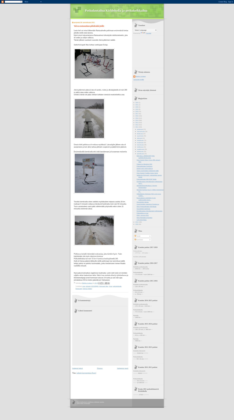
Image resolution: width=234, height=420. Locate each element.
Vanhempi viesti (122, 368)
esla (84, 286)
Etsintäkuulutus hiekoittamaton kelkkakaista (149, 211)
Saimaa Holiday (87, 288)
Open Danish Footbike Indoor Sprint (147, 173)
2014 (137, 120)
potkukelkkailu (117, 286)
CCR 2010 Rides (142, 220)
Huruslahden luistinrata (143, 209)
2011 (137, 127)
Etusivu (99, 368)
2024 (137, 102)
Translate (148, 33)
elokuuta (139, 138)
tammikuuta (140, 153)
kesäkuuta (140, 142)
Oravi (110, 286)
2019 (137, 109)
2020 (137, 107)
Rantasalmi (79, 288)
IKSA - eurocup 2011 (143, 215)
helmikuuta (140, 151)
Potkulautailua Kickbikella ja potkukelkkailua (116, 10)
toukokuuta (140, 145)
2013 (137, 122)
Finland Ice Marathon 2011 (144, 164)
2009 (137, 224)
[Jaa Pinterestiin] (108, 283)
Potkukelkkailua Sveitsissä (144, 166)
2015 (137, 118)
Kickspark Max (103, 286)
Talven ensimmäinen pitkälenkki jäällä (148, 170)
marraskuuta (141, 131)
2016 (137, 116)
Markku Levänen (141, 76)
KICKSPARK (95, 286)
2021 (137, 105)
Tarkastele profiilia (138, 79)
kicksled (88, 286)
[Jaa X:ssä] (104, 283)
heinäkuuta (140, 140)
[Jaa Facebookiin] (106, 283)
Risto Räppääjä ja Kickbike (144, 217)
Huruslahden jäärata (143, 202)
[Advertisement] (148, 51)
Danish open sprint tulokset (145, 168)
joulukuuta (140, 129)
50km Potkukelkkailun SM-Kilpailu (146, 206)
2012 (137, 125)
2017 (137, 113)
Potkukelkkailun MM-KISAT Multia (146, 179)
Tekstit (138, 236)
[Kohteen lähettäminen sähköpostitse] (99, 283)
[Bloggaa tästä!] (101, 283)
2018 (137, 111)
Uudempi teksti (77, 368)
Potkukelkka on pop (142, 213)
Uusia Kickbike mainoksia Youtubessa (148, 204)
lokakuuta (140, 133)
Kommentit (139, 239)
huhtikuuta (140, 147)
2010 (137, 222)
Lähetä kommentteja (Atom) (86, 373)
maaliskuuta (140, 149)
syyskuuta (140, 136)
